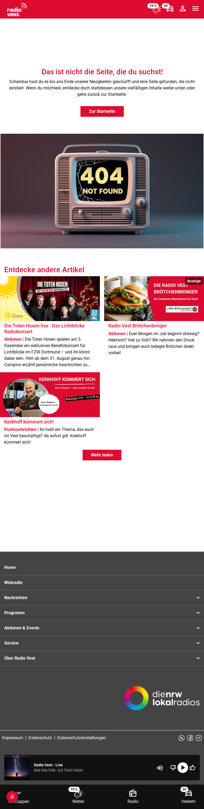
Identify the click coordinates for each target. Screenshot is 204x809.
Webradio (13, 582)
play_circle (182, 767)
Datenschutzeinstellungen (81, 737)
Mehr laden (102, 454)
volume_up (160, 768)
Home (10, 567)
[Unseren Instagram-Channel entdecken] (199, 738)
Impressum (12, 737)
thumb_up (192, 767)
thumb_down (173, 767)
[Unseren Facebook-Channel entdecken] (190, 738)
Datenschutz (40, 737)
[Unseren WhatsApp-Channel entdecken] (181, 738)
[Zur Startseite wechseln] (17, 9)
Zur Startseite (102, 111)
